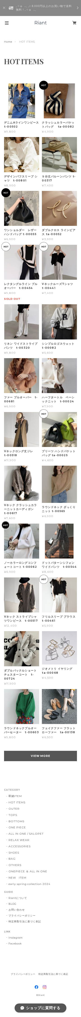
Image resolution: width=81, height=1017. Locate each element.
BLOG (12, 903)
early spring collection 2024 (29, 884)
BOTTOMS (16, 821)
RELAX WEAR (19, 840)
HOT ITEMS (17, 802)
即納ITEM (15, 796)
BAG (12, 858)
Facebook (15, 943)
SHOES (14, 852)
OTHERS (15, 865)
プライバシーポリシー (22, 915)
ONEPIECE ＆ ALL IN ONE (28, 871)
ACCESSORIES (20, 846)
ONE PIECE (17, 827)
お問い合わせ (17, 909)
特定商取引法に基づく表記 (25, 921)
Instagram (16, 937)
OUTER (14, 808)
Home (8, 41)
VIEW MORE (40, 756)
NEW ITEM (17, 877)
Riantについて (18, 898)
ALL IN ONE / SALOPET (26, 833)
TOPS (13, 815)
